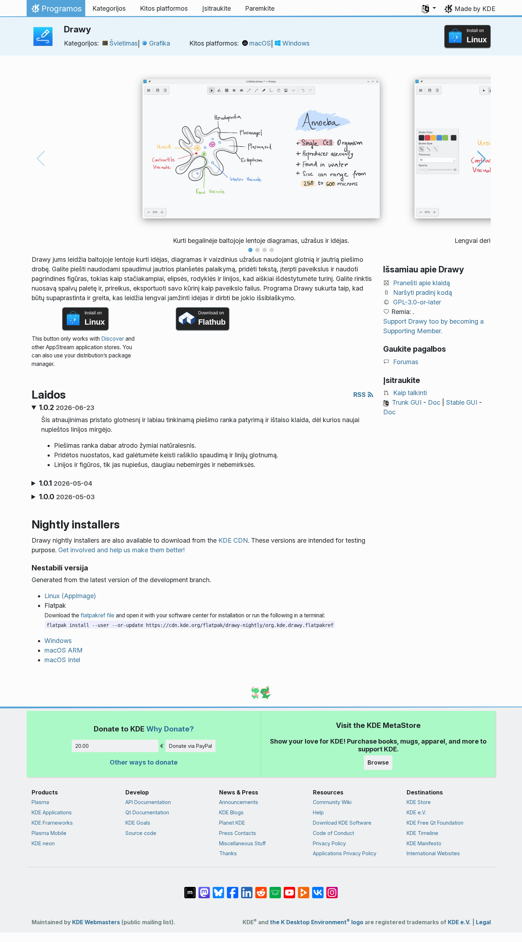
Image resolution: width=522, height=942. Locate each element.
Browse (378, 762)
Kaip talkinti (410, 393)
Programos (56, 10)
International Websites (433, 853)
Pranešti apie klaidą (421, 283)
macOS (260, 43)
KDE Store (419, 802)
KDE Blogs (231, 812)
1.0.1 (65, 483)
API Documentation (148, 802)
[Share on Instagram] (332, 889)
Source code (140, 833)
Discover (112, 338)
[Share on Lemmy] (275, 889)
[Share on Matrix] (190, 889)
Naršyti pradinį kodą (422, 292)
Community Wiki (332, 802)
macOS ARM (63, 650)
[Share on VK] (317, 889)
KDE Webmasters (96, 922)
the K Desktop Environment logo (316, 922)
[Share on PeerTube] (303, 889)
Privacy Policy (329, 843)
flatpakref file (97, 615)
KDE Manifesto (424, 843)
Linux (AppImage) (70, 596)
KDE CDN (233, 540)
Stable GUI (461, 402)
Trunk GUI (407, 402)
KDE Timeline (422, 833)
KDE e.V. (416, 812)
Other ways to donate (144, 762)
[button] (429, 8)
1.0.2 (66, 407)
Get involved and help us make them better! (121, 550)
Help (318, 812)
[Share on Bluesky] (218, 889)
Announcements (238, 802)
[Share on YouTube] (289, 889)
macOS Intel (62, 660)
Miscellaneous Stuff (242, 843)
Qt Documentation (147, 812)
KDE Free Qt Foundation (435, 823)
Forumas (405, 362)
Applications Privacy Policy (344, 853)
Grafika (159, 43)
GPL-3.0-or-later (417, 302)
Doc (434, 402)
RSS (360, 394)
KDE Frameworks (52, 823)
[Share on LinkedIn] (246, 889)
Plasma (40, 802)
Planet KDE (232, 823)
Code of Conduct (333, 833)
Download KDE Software (342, 823)
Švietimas (123, 43)
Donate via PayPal (190, 746)
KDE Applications (52, 812)
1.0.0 (67, 497)
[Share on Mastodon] (204, 889)
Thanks (228, 853)
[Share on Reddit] (261, 889)
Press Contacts (237, 833)
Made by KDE (475, 8)
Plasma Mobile (49, 833)
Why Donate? (170, 728)
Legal (483, 922)
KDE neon (43, 843)
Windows (296, 43)
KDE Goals (137, 823)
